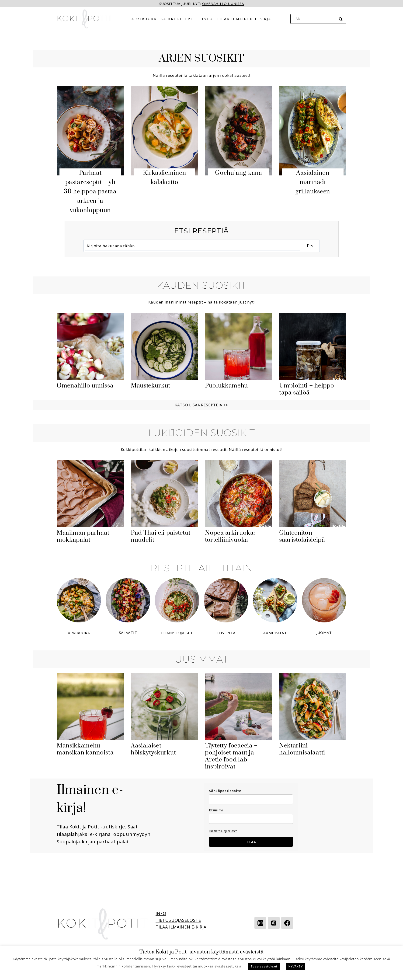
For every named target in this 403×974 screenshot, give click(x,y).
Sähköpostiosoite (225, 791)
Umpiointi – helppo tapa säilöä (306, 389)
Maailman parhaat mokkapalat (83, 537)
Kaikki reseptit (179, 19)
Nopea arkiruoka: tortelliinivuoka (230, 537)
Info (207, 19)
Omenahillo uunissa (85, 385)
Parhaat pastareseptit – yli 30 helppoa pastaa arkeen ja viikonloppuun (90, 191)
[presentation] (90, 130)
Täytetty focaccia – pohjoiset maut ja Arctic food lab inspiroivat (231, 756)
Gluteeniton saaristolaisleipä (302, 537)
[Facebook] (287, 923)
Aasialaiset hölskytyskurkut (153, 749)
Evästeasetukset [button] (264, 966)
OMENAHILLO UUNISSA (223, 3)
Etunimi (216, 810)
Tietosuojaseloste (178, 920)
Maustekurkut (150, 385)
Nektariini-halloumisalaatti (302, 749)
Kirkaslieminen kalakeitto (164, 177)
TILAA (251, 842)
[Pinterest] (274, 923)
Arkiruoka (144, 19)
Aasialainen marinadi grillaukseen (312, 182)
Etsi (310, 245)
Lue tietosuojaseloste (223, 831)
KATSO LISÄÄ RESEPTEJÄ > (200, 405)
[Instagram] (260, 923)
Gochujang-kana (238, 173)
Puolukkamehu (226, 385)
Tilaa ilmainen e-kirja (244, 19)
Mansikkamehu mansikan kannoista (85, 749)
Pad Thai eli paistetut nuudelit (161, 537)
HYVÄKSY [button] (295, 966)
